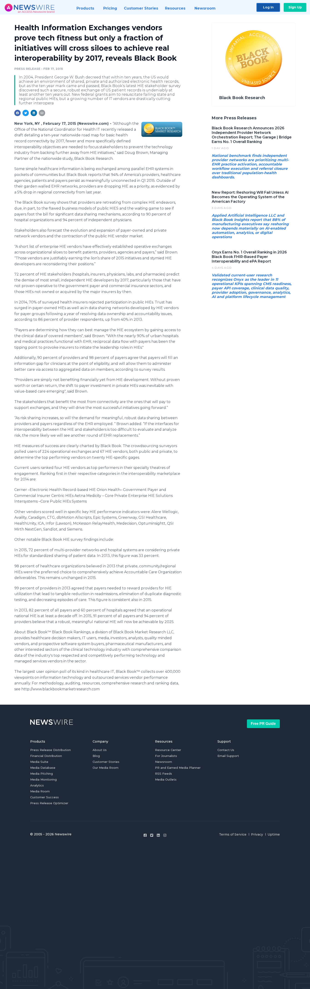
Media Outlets (166, 779)
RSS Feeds (163, 773)
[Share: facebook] (17, 113)
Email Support (228, 756)
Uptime (274, 834)
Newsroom (163, 762)
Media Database (42, 767)
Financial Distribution (46, 756)
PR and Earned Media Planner (178, 767)
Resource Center (168, 750)
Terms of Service (232, 834)
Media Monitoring (43, 779)
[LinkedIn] (158, 835)
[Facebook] (145, 835)
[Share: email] (42, 113)
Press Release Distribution (50, 750)
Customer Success (44, 797)
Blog (96, 756)
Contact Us (225, 750)
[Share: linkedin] (34, 113)
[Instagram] (164, 835)
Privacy (257, 834)
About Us (100, 750)
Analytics (37, 785)
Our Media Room (105, 767)
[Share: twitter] (25, 113)
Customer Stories (106, 762)
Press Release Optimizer (49, 803)
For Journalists (166, 756)
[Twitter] (151, 835)
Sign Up (295, 7)
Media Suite (39, 762)
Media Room (40, 791)
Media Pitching (41, 773)
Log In (268, 7)
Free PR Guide (263, 724)
